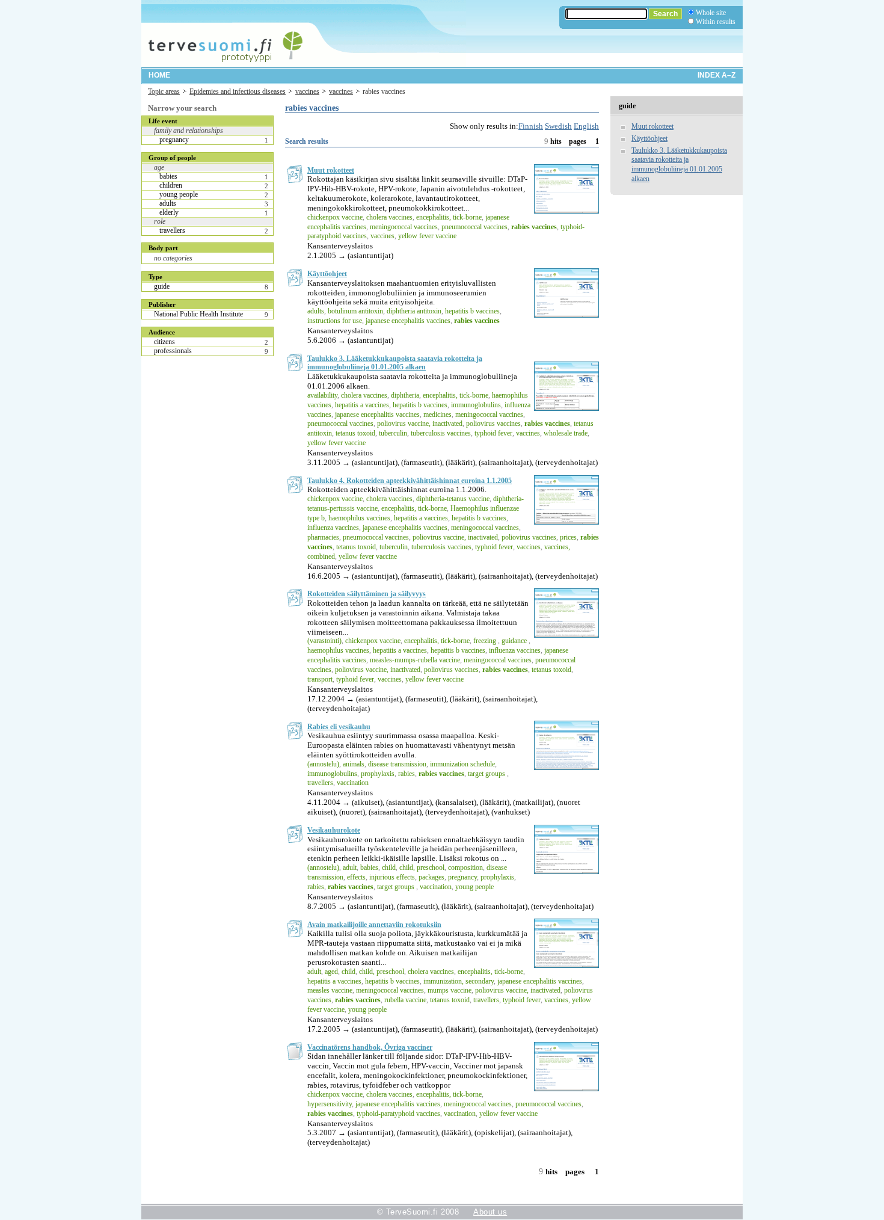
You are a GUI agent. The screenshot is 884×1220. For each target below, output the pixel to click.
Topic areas (164, 91)
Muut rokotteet (330, 170)
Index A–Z (716, 75)
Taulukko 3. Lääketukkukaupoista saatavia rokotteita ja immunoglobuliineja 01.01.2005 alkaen (394, 363)
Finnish (530, 126)
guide (162, 286)
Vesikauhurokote (333, 830)
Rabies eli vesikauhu (338, 726)
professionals (173, 351)
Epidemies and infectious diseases (237, 91)
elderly (169, 212)
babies (168, 176)
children (170, 185)
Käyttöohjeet (327, 274)
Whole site (711, 12)
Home (159, 75)
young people (178, 194)
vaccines (307, 91)
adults (167, 203)
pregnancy (174, 139)
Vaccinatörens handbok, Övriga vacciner (369, 1047)
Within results (715, 21)
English (586, 126)
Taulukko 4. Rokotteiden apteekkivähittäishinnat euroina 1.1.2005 (409, 480)
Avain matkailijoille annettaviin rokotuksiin (374, 924)
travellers (172, 230)
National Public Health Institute (198, 314)
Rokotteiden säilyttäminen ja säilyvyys (366, 594)
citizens (164, 341)
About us (490, 1211)
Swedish (558, 126)
